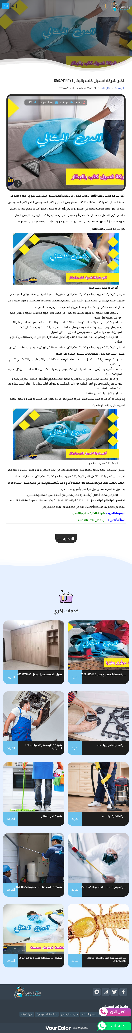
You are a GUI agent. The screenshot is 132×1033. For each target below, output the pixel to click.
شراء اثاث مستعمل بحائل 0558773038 (39, 674)
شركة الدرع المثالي (51, 816)
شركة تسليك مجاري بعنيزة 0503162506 (103, 674)
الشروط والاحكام (91, 1014)
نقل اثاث (64, 102)
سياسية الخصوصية (47, 1014)
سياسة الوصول (69, 1014)
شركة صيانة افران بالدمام (111, 745)
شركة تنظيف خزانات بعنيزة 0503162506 (39, 887)
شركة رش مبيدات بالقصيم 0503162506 (103, 887)
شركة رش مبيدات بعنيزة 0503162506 (40, 957)
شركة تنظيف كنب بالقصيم (88, 513)
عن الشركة (27, 1014)
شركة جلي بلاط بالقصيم (92, 520)
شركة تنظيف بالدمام (114, 816)
